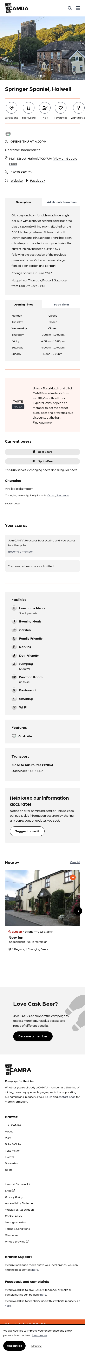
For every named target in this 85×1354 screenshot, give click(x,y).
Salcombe (62, 495)
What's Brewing (15, 1241)
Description (23, 201)
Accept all (14, 1345)
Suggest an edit (27, 831)
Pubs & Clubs (13, 1144)
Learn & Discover (16, 1184)
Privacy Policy (14, 1196)
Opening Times (23, 304)
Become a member (20, 551)
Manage (36, 1345)
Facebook (37, 180)
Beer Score (45, 451)
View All (75, 862)
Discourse (11, 1235)
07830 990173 (21, 172)
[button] (78, 911)
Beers (9, 1169)
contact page (67, 1096)
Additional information (62, 201)
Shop (8, 1190)
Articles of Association (19, 1209)
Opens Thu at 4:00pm (28, 141)
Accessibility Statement (20, 1203)
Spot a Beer (45, 461)
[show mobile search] (69, 8)
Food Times (62, 304)
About (9, 1131)
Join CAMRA (13, 1124)
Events (9, 1156)
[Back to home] (17, 8)
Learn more (39, 1335)
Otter (51, 495)
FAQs (48, 1096)
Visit (8, 1137)
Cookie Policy (13, 1215)
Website (17, 180)
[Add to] (73, 877)
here (35, 1269)
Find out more (42, 422)
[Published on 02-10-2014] (42, 915)
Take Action (12, 1150)
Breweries (11, 1163)
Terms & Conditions (17, 1228)
